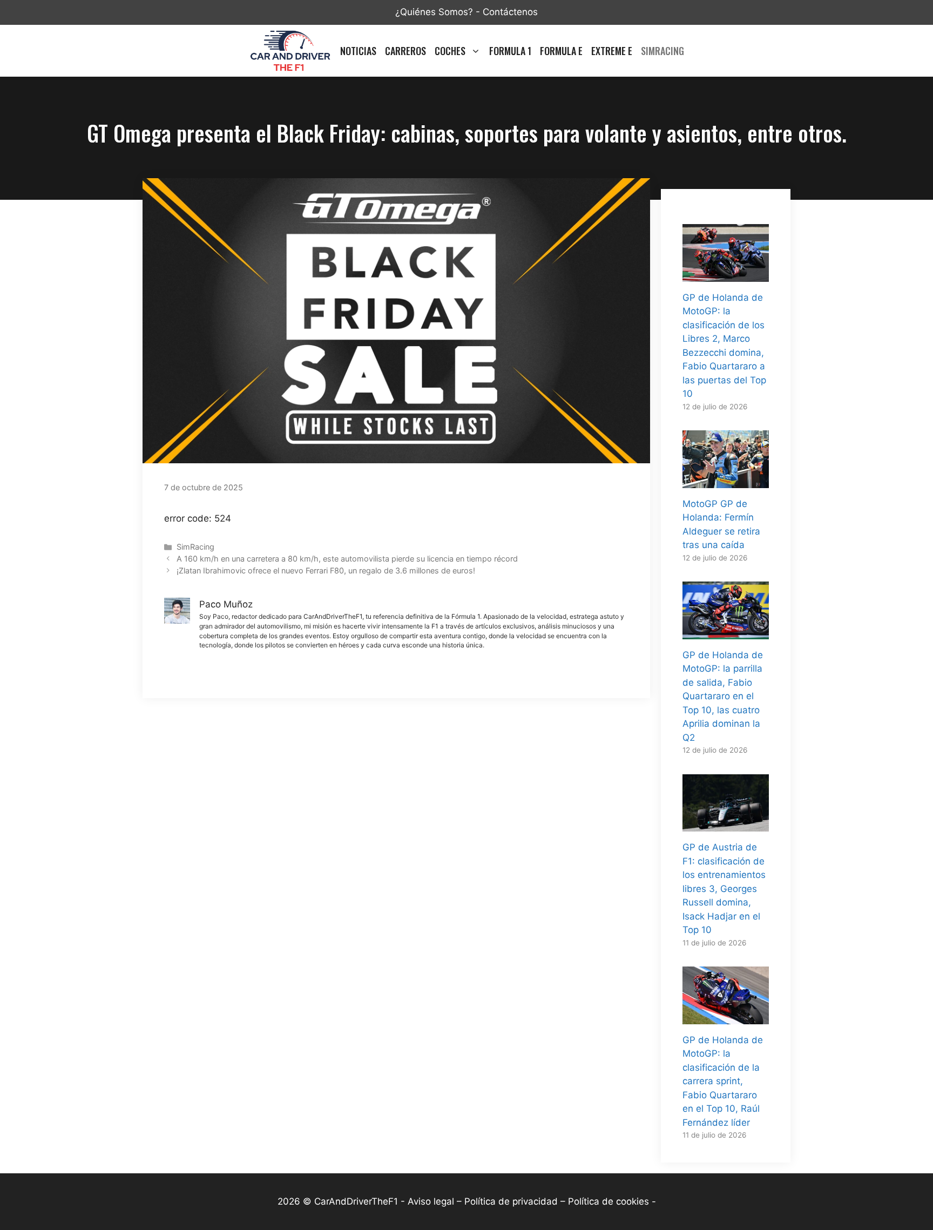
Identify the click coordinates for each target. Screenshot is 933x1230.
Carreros (405, 51)
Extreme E (611, 51)
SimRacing (662, 51)
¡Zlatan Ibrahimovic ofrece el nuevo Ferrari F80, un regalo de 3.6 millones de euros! (326, 570)
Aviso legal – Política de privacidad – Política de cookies (528, 1201)
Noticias (358, 51)
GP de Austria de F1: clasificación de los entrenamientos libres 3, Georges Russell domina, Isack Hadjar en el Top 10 (724, 888)
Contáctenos (510, 11)
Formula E (561, 51)
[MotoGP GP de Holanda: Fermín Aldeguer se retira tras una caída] (725, 480)
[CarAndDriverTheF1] (290, 51)
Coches (450, 51)
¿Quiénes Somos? (434, 11)
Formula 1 (510, 51)
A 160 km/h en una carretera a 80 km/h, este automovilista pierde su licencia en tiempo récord (347, 558)
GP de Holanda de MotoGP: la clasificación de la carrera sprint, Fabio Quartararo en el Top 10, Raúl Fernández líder (722, 1081)
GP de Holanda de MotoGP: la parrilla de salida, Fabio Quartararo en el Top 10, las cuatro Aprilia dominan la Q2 (722, 696)
